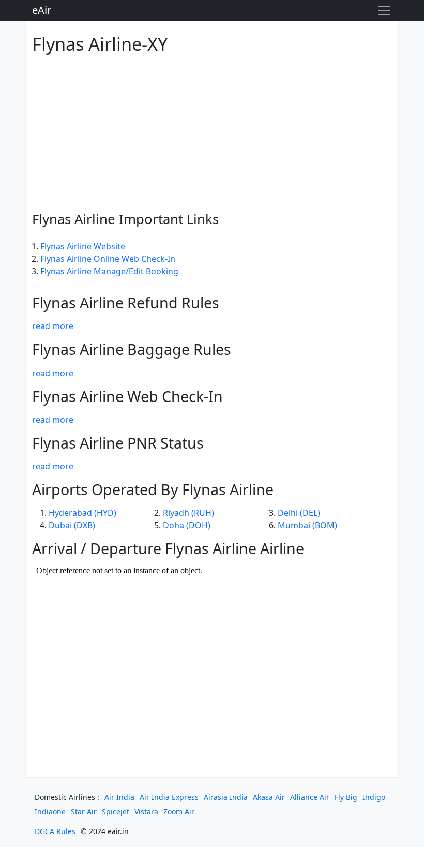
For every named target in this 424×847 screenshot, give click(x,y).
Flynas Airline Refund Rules (125, 302)
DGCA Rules (55, 831)
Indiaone (50, 811)
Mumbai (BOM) (307, 525)
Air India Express (169, 797)
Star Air (84, 811)
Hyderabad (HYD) (82, 512)
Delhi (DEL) (299, 512)
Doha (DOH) (186, 525)
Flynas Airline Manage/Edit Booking (109, 271)
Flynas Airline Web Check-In (127, 396)
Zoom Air (178, 811)
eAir (41, 10)
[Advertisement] (212, 130)
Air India (119, 797)
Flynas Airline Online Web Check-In (107, 258)
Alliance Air (309, 797)
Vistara (146, 811)
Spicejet (115, 811)
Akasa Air (269, 797)
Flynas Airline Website (82, 246)
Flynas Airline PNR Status (118, 443)
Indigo (373, 797)
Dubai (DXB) (72, 525)
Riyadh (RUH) (188, 512)
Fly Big (346, 797)
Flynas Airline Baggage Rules (131, 349)
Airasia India (226, 797)
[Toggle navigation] (384, 10)
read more (52, 326)
